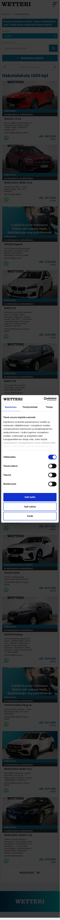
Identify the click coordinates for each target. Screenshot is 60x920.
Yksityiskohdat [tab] (29, 407)
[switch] (52, 466)
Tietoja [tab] (49, 407)
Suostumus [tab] (11, 407)
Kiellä (30, 516)
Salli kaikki (30, 497)
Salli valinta (30, 506)
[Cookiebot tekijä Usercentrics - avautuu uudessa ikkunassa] (44, 399)
